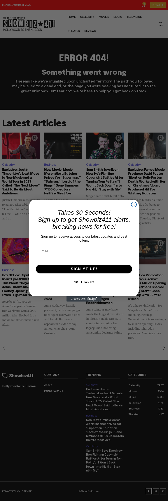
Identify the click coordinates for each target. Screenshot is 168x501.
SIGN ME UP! (84, 269)
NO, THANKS (84, 282)
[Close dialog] (133, 204)
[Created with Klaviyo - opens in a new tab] (84, 299)
